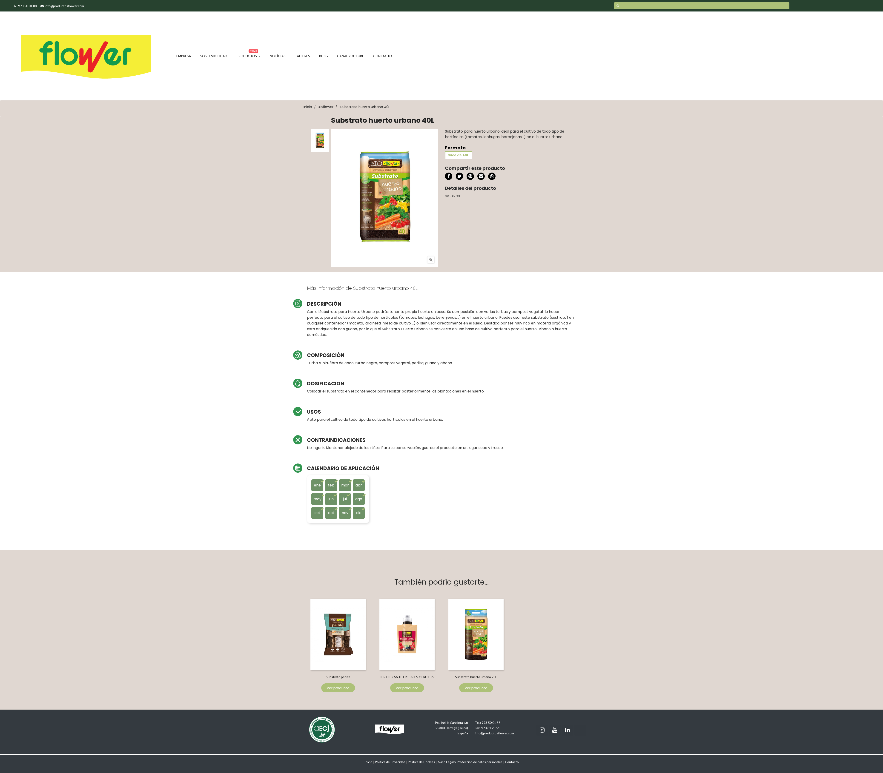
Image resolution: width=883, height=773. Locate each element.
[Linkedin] (567, 730)
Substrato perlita (338, 677)
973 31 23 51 (490, 728)
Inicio (368, 762)
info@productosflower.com (494, 733)
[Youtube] (555, 730)
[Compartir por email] (481, 177)
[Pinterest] (470, 176)
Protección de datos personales (479, 762)
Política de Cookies (421, 762)
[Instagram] (542, 730)
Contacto (512, 762)
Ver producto (338, 687)
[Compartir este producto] (448, 176)
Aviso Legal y (447, 762)
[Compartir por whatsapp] (492, 177)
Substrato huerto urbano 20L (476, 677)
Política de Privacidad (390, 762)
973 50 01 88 (491, 723)
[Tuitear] (459, 176)
